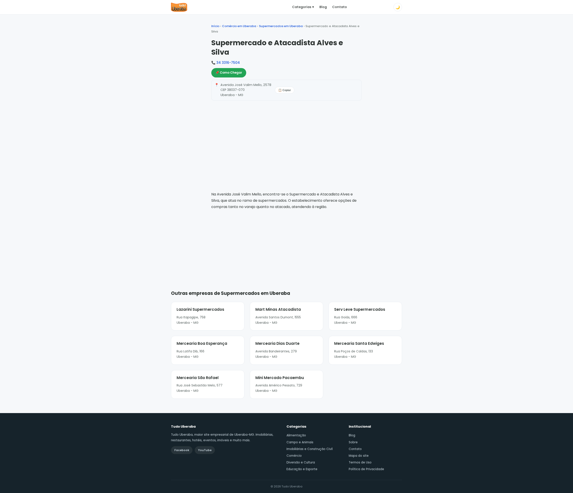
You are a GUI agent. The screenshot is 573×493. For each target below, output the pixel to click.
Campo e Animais (299, 442)
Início (215, 26)
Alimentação (296, 435)
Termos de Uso (360, 462)
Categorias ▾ (303, 7)
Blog (323, 7)
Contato (339, 7)
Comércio (294, 456)
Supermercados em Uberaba (281, 26)
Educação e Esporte (301, 469)
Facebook (181, 450)
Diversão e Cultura (300, 462)
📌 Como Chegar (228, 73)
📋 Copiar (284, 90)
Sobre (353, 442)
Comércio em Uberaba (239, 26)
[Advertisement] (286, 243)
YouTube (205, 450)
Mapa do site (359, 456)
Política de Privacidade (366, 469)
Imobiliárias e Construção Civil (309, 449)
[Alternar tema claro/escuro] (397, 7)
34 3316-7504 (228, 62)
